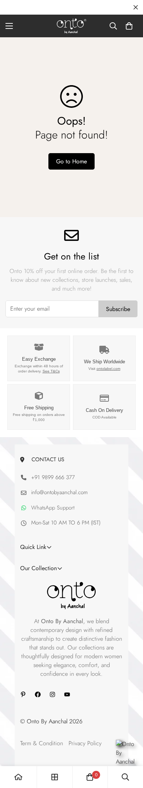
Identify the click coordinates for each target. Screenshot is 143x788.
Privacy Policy (85, 743)
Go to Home (71, 161)
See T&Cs (51, 371)
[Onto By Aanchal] (71, 26)
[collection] (54, 777)
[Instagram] (52, 694)
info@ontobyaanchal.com (59, 492)
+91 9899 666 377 (53, 477)
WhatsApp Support (52, 508)
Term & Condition (41, 743)
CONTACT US (46, 459)
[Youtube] (67, 694)
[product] (18, 777)
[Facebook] (38, 694)
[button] (129, 26)
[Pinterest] (23, 694)
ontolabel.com (108, 369)
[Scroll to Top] (129, 749)
